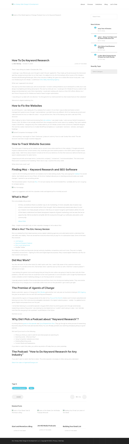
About (83, 4)
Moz (36, 182)
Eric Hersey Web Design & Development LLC (26, 441)
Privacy (55, 441)
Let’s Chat (113, 4)
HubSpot (77, 174)
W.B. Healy (102, 50)
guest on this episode (29, 323)
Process (90, 4)
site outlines (47, 120)
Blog (106, 4)
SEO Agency (82, 292)
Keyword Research (20, 388)
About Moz (22, 221)
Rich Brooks (41, 292)
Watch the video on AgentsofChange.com (25, 362)
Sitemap (61, 441)
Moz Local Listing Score (22, 245)
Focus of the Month (56, 298)
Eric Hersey (18, 64)
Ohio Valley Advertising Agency (49, 79)
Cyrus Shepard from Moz (47, 323)
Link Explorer (19, 241)
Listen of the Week (81, 63)
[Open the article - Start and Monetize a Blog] (17, 417)
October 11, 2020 (28, 64)
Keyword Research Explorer (23, 243)
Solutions (98, 4)
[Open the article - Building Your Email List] (68, 417)
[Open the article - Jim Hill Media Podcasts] (43, 416)
